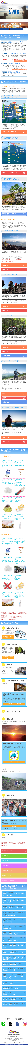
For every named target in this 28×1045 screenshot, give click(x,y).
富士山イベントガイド (10, 993)
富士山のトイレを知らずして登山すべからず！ (13, 976)
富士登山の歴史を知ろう (13, 1004)
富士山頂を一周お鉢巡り (13, 939)
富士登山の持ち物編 (13, 914)
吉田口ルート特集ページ (9, 131)
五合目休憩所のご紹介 (8, 657)
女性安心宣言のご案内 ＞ (19, 69)
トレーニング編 (13, 921)
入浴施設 (14, 826)
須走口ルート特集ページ (9, 172)
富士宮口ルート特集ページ (10, 214)
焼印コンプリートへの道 (10, 988)
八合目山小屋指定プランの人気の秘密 (13, 946)
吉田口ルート (6, 265)
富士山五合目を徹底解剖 (12, 964)
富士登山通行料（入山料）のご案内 (13, 907)
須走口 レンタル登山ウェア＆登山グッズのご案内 (13, 901)
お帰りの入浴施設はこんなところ (13, 952)
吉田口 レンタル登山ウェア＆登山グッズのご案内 (13, 894)
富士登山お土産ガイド (12, 999)
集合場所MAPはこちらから (8, 637)
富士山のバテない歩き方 (10, 933)
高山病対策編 (13, 927)
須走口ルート (6, 269)
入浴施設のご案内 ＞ (20, 60)
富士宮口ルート (7, 355)
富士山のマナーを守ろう (13, 969)
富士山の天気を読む (9, 983)
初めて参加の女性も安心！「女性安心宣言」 (13, 958)
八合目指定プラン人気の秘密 (14, 703)
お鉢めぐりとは (14, 762)
